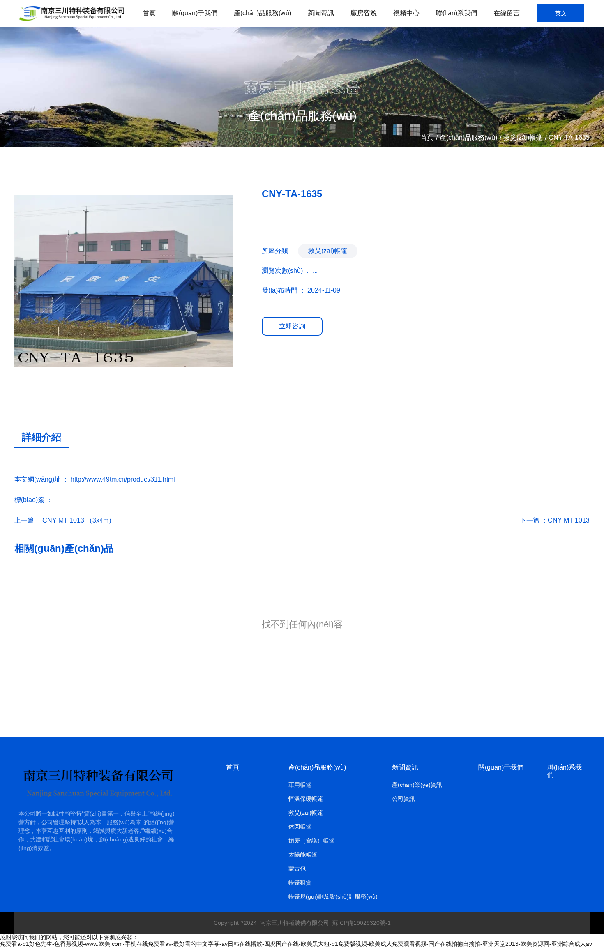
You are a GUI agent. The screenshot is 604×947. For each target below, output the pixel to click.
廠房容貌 (363, 12)
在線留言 (506, 12)
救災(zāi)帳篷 (522, 137)
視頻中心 (406, 12)
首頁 (149, 12)
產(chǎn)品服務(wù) (262, 12)
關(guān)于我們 (194, 12)
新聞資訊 (321, 12)
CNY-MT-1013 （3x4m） (78, 520)
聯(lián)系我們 (456, 12)
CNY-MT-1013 (569, 520)
